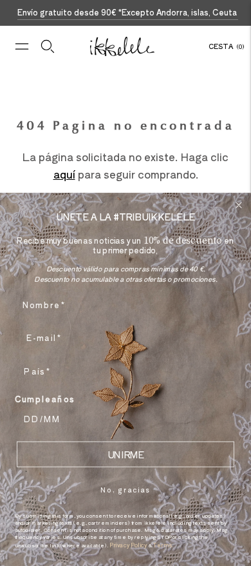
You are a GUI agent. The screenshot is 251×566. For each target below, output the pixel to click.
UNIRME (125, 454)
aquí (64, 174)
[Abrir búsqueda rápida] (48, 46)
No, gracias (125, 489)
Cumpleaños (45, 398)
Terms (162, 545)
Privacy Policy (128, 545)
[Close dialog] (239, 205)
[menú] (22, 46)
